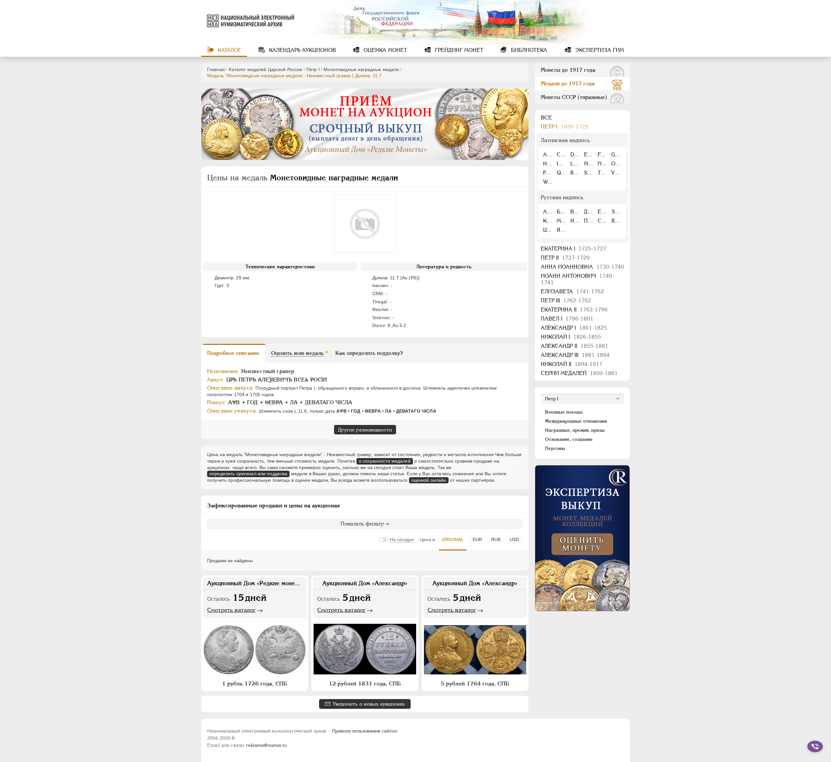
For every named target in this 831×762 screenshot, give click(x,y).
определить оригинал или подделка (248, 473)
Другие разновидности (365, 429)
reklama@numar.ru (266, 745)
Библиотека (528, 50)
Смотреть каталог (231, 610)
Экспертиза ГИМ (599, 50)
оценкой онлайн (428, 480)
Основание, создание (569, 439)
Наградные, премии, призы (575, 430)
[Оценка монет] (582, 538)
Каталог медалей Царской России (265, 69)
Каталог (228, 50)
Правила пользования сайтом (364, 730)
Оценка (384, 50)
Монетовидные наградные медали (361, 69)
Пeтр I (313, 69)
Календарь (301, 50)
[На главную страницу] (249, 20)
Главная (216, 69)
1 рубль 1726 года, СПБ (254, 683)
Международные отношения (576, 421)
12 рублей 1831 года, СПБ (365, 683)
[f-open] (815, 746)
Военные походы (564, 412)
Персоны (555, 448)
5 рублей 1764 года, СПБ (475, 683)
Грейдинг (458, 50)
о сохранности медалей (385, 461)
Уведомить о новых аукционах (369, 704)
